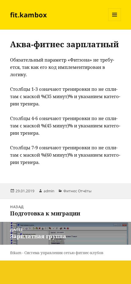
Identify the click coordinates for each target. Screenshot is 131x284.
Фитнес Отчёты (77, 190)
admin (49, 190)
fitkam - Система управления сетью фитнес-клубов (56, 252)
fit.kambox (28, 14)
